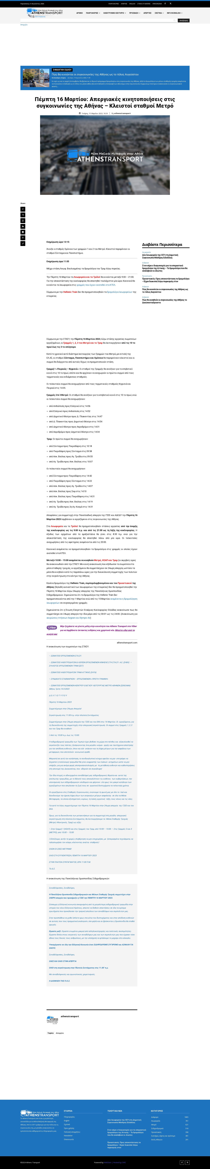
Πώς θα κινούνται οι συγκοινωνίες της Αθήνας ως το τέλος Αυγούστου (95, 74)
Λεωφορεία (146, 252)
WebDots (107, 1162)
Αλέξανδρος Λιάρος (59, 78)
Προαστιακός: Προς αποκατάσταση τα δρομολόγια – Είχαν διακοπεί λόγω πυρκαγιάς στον (165, 280)
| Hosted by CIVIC (119, 1162)
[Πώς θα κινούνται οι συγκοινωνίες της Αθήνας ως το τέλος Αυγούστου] (36, 78)
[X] (170, 4)
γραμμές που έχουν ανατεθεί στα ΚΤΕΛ (96, 285)
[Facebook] (165, 4)
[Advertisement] (105, 46)
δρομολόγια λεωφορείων (119, 292)
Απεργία (23, 25)
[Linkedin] (22, 226)
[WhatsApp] (22, 220)
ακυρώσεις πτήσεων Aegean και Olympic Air (68, 618)
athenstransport (122, 113)
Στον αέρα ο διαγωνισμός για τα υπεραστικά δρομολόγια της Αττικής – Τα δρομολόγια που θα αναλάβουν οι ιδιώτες (164, 268)
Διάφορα (145, 263)
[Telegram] (22, 232)
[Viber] (22, 237)
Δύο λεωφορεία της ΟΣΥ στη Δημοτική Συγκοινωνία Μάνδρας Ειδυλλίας (160, 256)
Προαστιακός (147, 276)
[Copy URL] (22, 243)
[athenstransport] (52, 1020)
